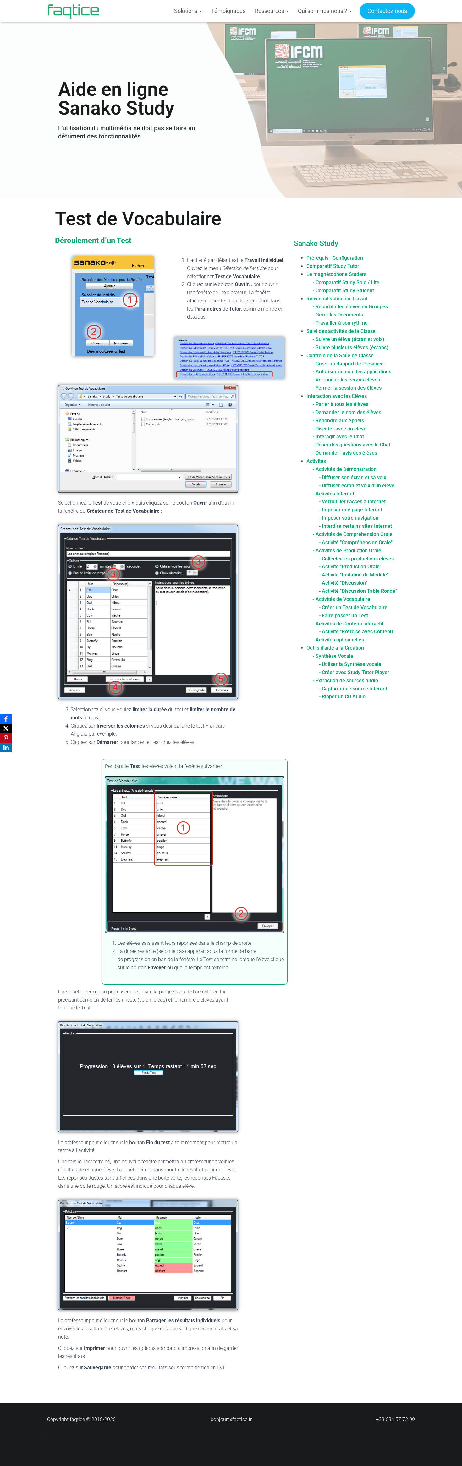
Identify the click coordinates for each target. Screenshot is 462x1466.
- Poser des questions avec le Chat (351, 445)
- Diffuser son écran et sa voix (352, 477)
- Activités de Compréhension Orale (353, 534)
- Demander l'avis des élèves (345, 453)
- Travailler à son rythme (340, 323)
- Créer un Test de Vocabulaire (353, 607)
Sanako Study (316, 243)
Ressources (270, 11)
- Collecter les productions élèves (356, 559)
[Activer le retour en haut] (450, 1453)
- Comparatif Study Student (343, 291)
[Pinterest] (6, 738)
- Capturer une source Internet (353, 689)
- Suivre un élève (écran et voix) (348, 339)
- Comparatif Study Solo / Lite (346, 282)
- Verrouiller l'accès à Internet (352, 502)
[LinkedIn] (6, 747)
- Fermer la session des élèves (347, 388)
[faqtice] (73, 11)
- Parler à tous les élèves (340, 404)
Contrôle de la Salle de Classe (340, 356)
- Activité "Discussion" (343, 583)
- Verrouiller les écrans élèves (346, 380)
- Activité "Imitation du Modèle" (353, 575)
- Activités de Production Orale (347, 551)
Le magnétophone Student (336, 274)
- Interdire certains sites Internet (355, 526)
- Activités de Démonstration (345, 469)
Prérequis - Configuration (334, 258)
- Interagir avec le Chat (338, 437)
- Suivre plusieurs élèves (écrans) (350, 347)
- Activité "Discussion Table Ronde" (358, 591)
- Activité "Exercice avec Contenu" (356, 632)
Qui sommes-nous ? (323, 11)
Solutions (186, 11)
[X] (6, 728)
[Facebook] (6, 719)
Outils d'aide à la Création (335, 648)
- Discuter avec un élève (339, 429)
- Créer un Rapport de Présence (348, 364)
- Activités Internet (333, 494)
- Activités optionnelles (338, 640)
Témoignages (228, 11)
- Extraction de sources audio (345, 681)
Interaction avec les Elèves (336, 396)
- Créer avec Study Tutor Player (354, 672)
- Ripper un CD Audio (342, 697)
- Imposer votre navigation (348, 518)
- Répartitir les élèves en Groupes (350, 307)
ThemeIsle (403, 1451)
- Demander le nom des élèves (347, 412)
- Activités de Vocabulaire (341, 599)
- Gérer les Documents (338, 315)
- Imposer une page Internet (350, 510)
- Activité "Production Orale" (350, 567)
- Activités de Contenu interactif (348, 624)
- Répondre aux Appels (338, 421)
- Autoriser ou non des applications (352, 372)
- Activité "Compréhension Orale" (356, 542)
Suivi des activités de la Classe (341, 331)
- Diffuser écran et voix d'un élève (356, 486)
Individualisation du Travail (336, 299)
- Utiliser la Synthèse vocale (350, 664)
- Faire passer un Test (343, 616)
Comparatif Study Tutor (332, 266)
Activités (316, 461)
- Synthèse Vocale (333, 656)
